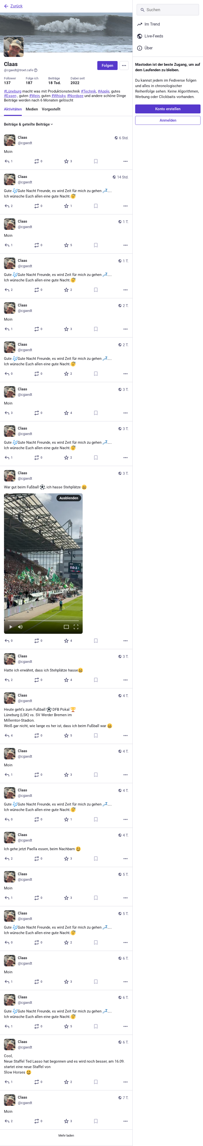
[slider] (43, 620)
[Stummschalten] (20, 627)
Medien (32, 109)
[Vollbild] (76, 627)
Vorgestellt (51, 109)
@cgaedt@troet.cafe (18, 70)
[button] (43, 563)
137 (7, 83)
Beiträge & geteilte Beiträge (27, 124)
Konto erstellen (167, 109)
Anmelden (168, 120)
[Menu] (124, 65)
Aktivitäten (13, 109)
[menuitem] (43, 563)
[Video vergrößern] (66, 627)
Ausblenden (68, 498)
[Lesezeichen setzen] (96, 161)
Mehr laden (66, 1135)
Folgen (107, 65)
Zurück (16, 6)
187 (29, 83)
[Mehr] (125, 161)
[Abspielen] (10, 627)
